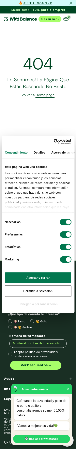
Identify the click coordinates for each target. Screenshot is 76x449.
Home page (45, 95)
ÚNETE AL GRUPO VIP (37, 3)
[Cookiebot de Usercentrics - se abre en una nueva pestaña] (54, 141)
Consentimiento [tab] (16, 152)
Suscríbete (38, 10)
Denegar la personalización (38, 304)
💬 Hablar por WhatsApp (42, 438)
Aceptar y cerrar (38, 277)
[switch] (65, 234)
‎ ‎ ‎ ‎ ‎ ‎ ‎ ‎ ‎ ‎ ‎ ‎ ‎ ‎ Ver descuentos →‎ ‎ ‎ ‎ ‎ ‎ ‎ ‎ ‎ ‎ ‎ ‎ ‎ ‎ (35, 365)
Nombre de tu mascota (27, 336)
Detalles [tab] (39, 152)
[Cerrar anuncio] (71, 3)
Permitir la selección (37, 291)
